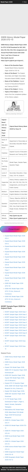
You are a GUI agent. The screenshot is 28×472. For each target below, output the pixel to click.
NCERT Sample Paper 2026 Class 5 (16, 322)
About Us (18, 469)
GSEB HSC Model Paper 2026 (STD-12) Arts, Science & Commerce (14, 299)
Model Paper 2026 (6, 2)
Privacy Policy (22, 467)
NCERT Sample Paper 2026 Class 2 (16, 314)
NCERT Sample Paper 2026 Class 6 (16, 325)
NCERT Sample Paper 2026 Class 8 (16, 330)
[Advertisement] (14, 19)
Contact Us (24, 469)
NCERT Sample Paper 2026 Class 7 (16, 327)
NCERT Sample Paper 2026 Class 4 (16, 320)
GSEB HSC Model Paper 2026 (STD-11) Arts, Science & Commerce (14, 291)
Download (14, 229)
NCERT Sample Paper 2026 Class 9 (16, 333)
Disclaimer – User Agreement (8, 469)
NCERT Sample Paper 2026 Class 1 (16, 312)
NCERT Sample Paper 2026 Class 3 (16, 317)
